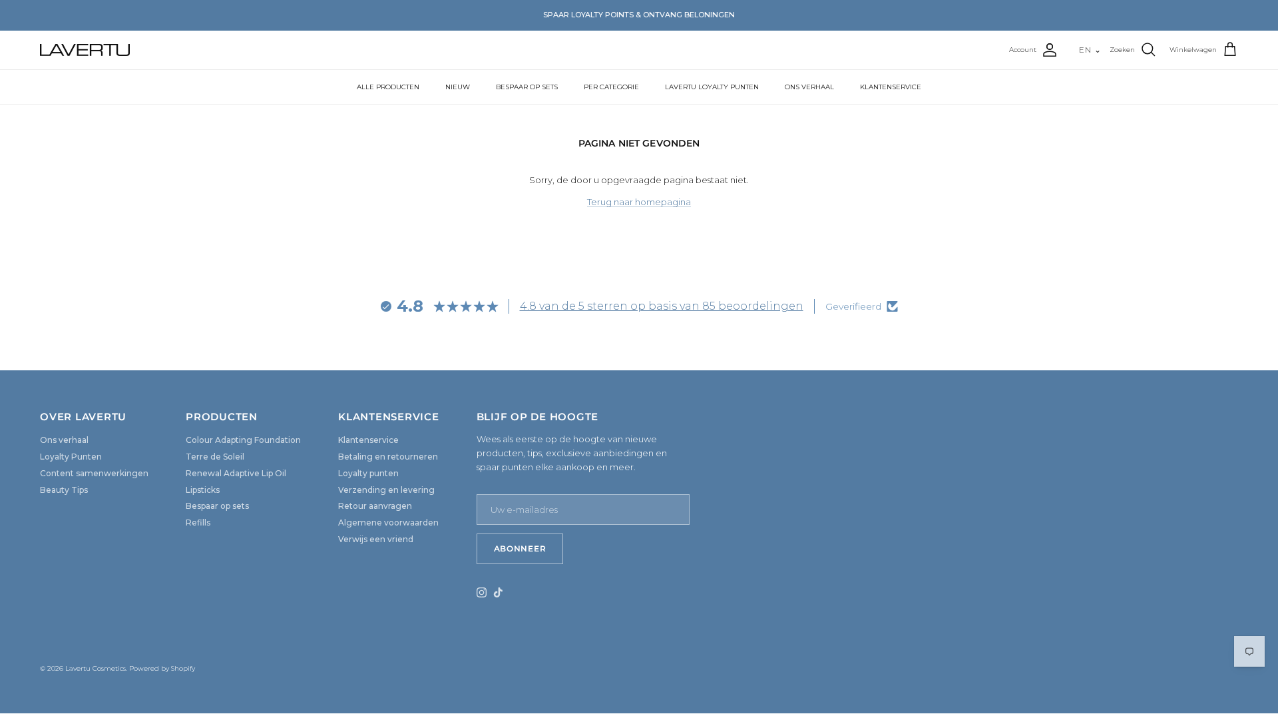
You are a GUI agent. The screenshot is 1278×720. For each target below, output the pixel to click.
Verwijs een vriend (375, 539)
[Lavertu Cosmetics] (85, 50)
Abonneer (520, 548)
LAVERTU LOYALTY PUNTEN (712, 87)
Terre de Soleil (215, 457)
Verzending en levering (386, 490)
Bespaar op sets (217, 506)
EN (1090, 50)
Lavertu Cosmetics (95, 668)
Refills (198, 523)
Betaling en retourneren (388, 457)
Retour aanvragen (375, 506)
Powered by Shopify (162, 668)
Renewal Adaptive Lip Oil (236, 473)
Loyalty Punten (71, 457)
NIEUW (457, 87)
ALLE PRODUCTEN (388, 87)
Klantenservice (368, 440)
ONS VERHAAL (809, 87)
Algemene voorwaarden (388, 523)
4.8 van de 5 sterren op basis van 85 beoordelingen (661, 306)
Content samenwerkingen (94, 473)
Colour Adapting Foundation (243, 440)
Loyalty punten (368, 473)
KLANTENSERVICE (890, 87)
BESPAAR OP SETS (527, 87)
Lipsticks (203, 490)
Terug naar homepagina (639, 201)
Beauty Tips (64, 490)
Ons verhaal (64, 440)
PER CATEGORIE (611, 87)
